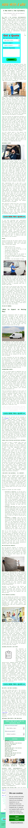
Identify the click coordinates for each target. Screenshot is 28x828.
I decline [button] (17, 819)
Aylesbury (6, 418)
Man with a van (6, 417)
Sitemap (3, 813)
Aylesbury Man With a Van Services (12, 718)
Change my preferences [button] (17, 822)
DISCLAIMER (24, 8)
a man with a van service (16, 586)
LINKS (14, 8)
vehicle (10, 347)
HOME (11, 8)
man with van (15, 163)
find (6, 690)
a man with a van (8, 222)
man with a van (16, 22)
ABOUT (17, 8)
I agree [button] (17, 816)
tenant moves (21, 668)
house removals (21, 673)
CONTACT (20, 8)
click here (4, 712)
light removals (12, 668)
